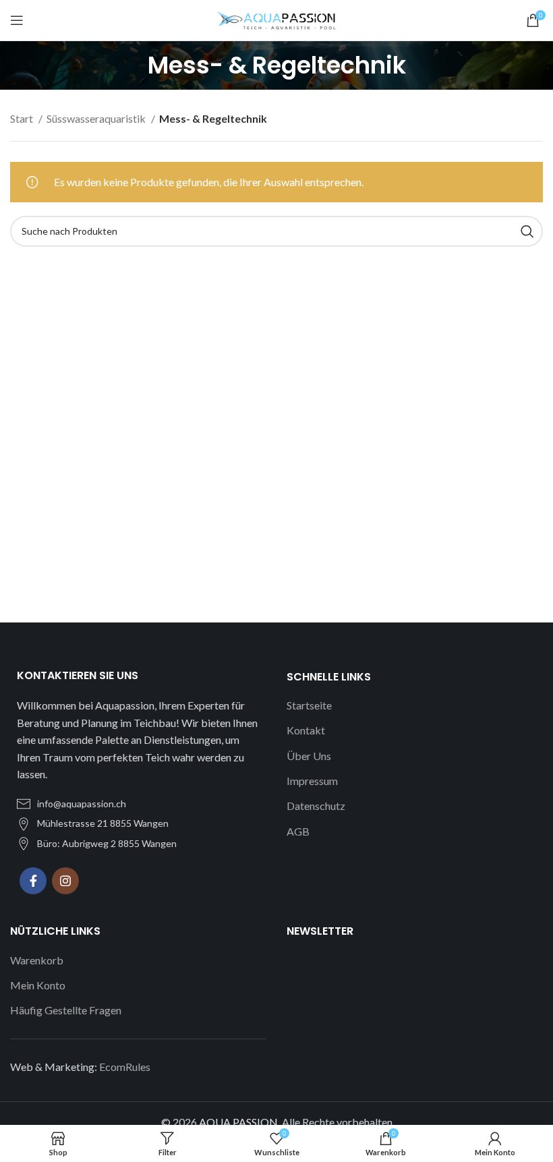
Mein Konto (37, 985)
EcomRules (124, 1066)
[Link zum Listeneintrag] (138, 803)
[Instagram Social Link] (65, 880)
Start (22, 118)
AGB (298, 831)
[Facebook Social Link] (33, 880)
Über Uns (309, 755)
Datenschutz (316, 805)
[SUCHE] (527, 231)
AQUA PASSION (238, 1121)
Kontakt (306, 730)
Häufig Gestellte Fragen (65, 1010)
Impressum (312, 780)
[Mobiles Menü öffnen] (16, 20)
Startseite (309, 705)
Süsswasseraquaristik (97, 118)
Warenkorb (36, 960)
